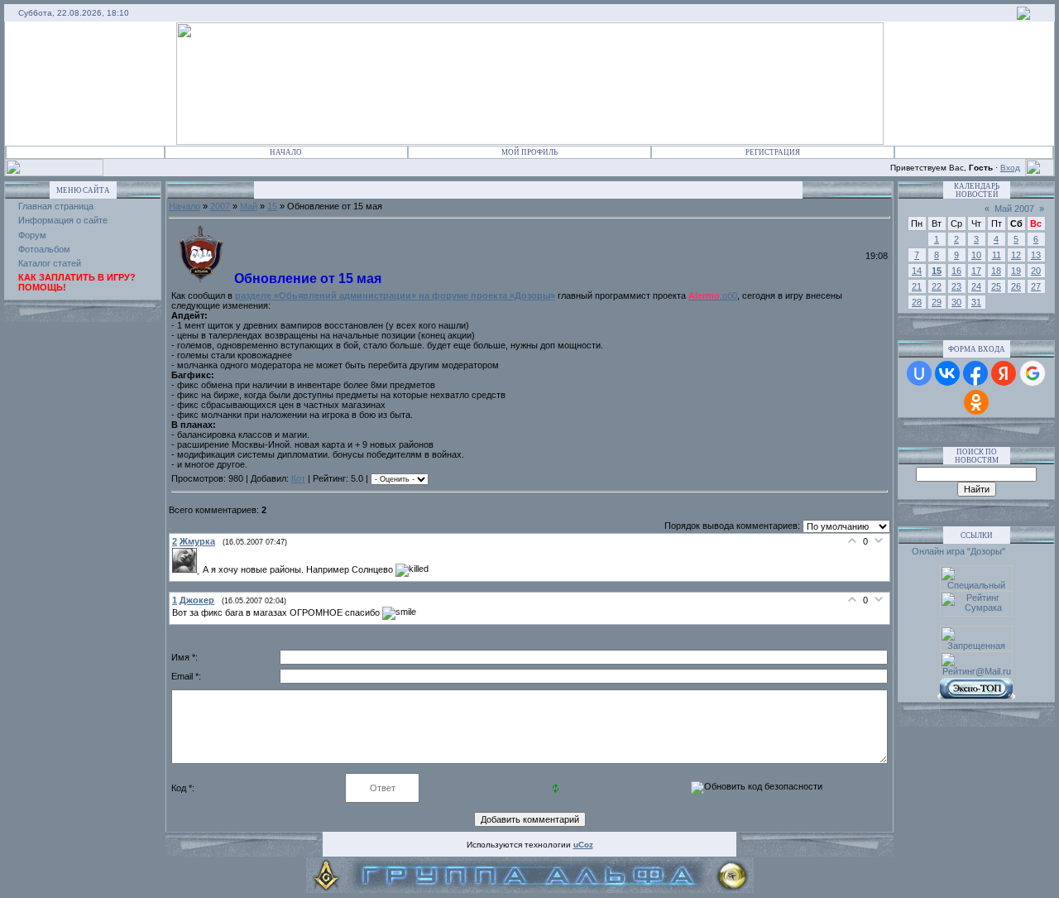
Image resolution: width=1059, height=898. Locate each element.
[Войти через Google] (1032, 373)
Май (248, 206)
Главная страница (55, 206)
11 (996, 255)
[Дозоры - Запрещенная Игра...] (1023, 17)
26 (1016, 286)
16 (956, 271)
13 (1036, 255)
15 (272, 206)
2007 (220, 206)
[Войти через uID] (919, 373)
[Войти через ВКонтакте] (947, 373)
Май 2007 (1014, 209)
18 (996, 271)
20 (1036, 271)
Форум (32, 235)
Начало (286, 152)
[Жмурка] (187, 569)
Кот (298, 478)
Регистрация (772, 152)
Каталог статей (49, 263)
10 (976, 255)
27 (1036, 286)
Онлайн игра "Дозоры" (958, 551)
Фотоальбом (44, 249)
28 (917, 302)
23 (956, 286)
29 (937, 302)
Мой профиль (529, 152)
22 (937, 286)
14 (917, 271)
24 (976, 286)
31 (976, 302)
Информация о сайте (63, 220)
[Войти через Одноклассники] (976, 402)
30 (956, 302)
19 (1016, 271)
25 (996, 286)
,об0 (712, 295)
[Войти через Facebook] (975, 373)
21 (917, 286)
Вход (1010, 167)
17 (976, 271)
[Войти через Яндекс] (1003, 373)
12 (1016, 255)
